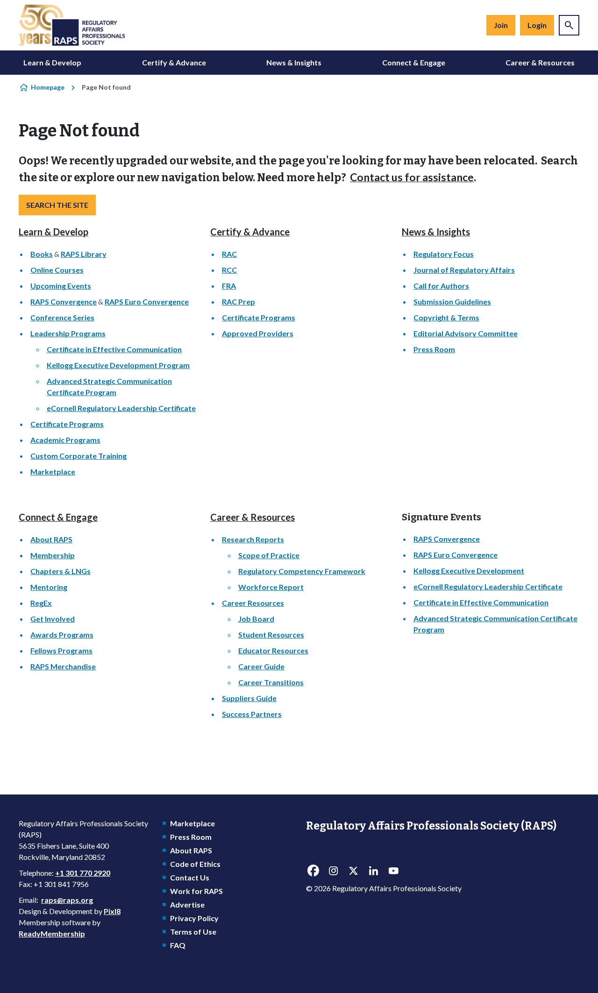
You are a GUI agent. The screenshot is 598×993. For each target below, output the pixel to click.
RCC (229, 269)
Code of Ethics (195, 863)
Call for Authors (441, 285)
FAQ (177, 945)
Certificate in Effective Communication (114, 349)
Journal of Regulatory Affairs (464, 269)
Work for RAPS (196, 891)
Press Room (434, 349)
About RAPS (51, 539)
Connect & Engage (413, 62)
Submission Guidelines (452, 301)
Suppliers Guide (249, 698)
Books (41, 253)
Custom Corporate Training (78, 455)
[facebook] (313, 871)
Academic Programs (65, 439)
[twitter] (353, 871)
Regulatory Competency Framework (301, 571)
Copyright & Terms (446, 317)
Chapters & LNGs (60, 571)
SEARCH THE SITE (57, 204)
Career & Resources (540, 62)
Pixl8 (112, 911)
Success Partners (252, 713)
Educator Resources (273, 650)
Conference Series (62, 317)
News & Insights (293, 62)
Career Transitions (271, 682)
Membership (52, 555)
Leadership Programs (68, 333)
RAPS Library (84, 253)
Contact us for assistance (412, 177)
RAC (229, 253)
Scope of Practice (268, 555)
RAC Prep (238, 301)
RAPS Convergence (63, 301)
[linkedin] (373, 871)
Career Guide (261, 666)
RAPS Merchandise (63, 666)
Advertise (187, 904)
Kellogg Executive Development (468, 570)
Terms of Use (193, 931)
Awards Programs (61, 634)
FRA (229, 285)
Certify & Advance (174, 62)
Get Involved (52, 618)
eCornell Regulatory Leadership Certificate (121, 408)
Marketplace (52, 471)
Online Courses (57, 269)
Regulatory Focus (443, 253)
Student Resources (271, 634)
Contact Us (189, 877)
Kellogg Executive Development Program (118, 365)
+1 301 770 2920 (82, 872)
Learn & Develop (52, 62)
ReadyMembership (52, 933)
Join (501, 25)
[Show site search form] (569, 25)
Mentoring (48, 586)
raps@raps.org (67, 899)
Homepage (47, 87)
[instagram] (333, 871)
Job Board (256, 618)
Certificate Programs (67, 423)
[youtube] (393, 871)
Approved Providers (257, 333)
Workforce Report (271, 586)
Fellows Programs (61, 650)
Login (537, 25)
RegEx (41, 602)
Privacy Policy (194, 918)
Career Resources (253, 602)
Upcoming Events (60, 285)
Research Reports (253, 539)
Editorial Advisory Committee (465, 333)
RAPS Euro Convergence (147, 301)
